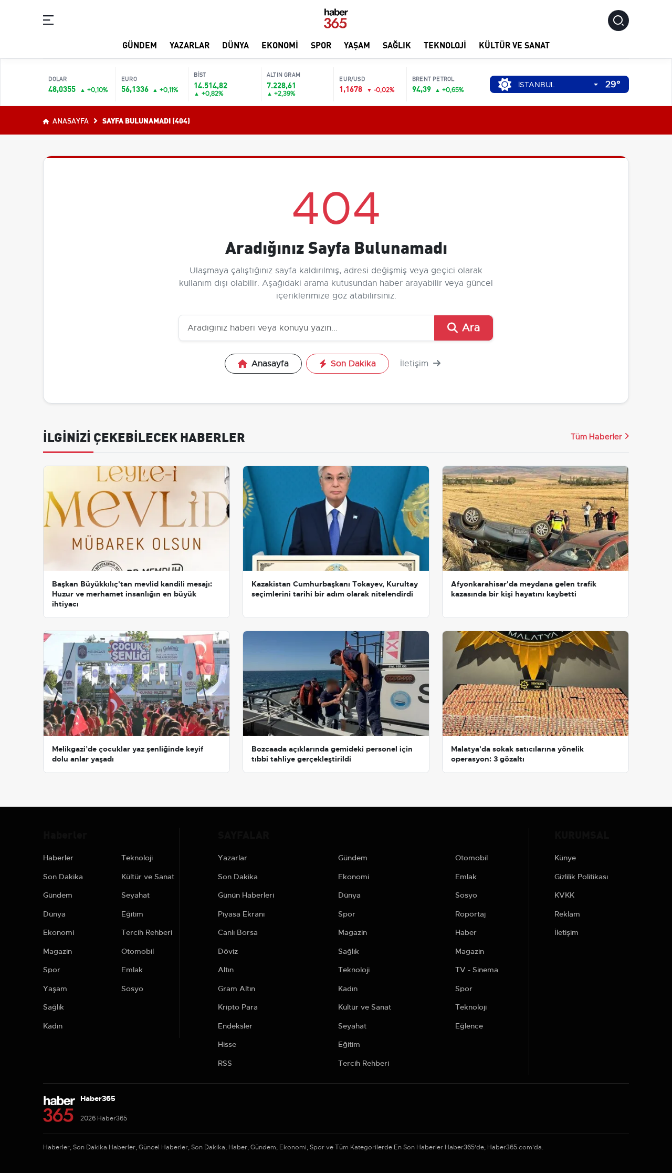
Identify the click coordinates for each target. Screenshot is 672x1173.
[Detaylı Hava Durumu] (504, 84)
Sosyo (132, 988)
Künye (565, 857)
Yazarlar (189, 44)
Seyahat (135, 895)
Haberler (58, 857)
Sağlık (397, 44)
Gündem (139, 44)
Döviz (228, 951)
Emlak (132, 969)
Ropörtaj (470, 914)
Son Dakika (353, 363)
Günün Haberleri (246, 895)
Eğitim (132, 914)
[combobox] (558, 84)
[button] (48, 21)
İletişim (415, 363)
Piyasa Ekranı (241, 914)
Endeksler (235, 1026)
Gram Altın (236, 988)
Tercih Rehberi (146, 932)
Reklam (567, 914)
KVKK (564, 895)
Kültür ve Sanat (514, 44)
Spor (321, 44)
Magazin (57, 951)
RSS (225, 1063)
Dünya (235, 44)
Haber (466, 932)
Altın (226, 969)
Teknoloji (445, 44)
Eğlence (469, 1026)
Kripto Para (238, 1007)
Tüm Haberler (596, 436)
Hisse (227, 1044)
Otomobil (137, 951)
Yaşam (357, 44)
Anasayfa (70, 120)
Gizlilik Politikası (581, 876)
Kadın (52, 1026)
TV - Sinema (476, 969)
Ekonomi (279, 44)
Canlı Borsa (238, 932)
